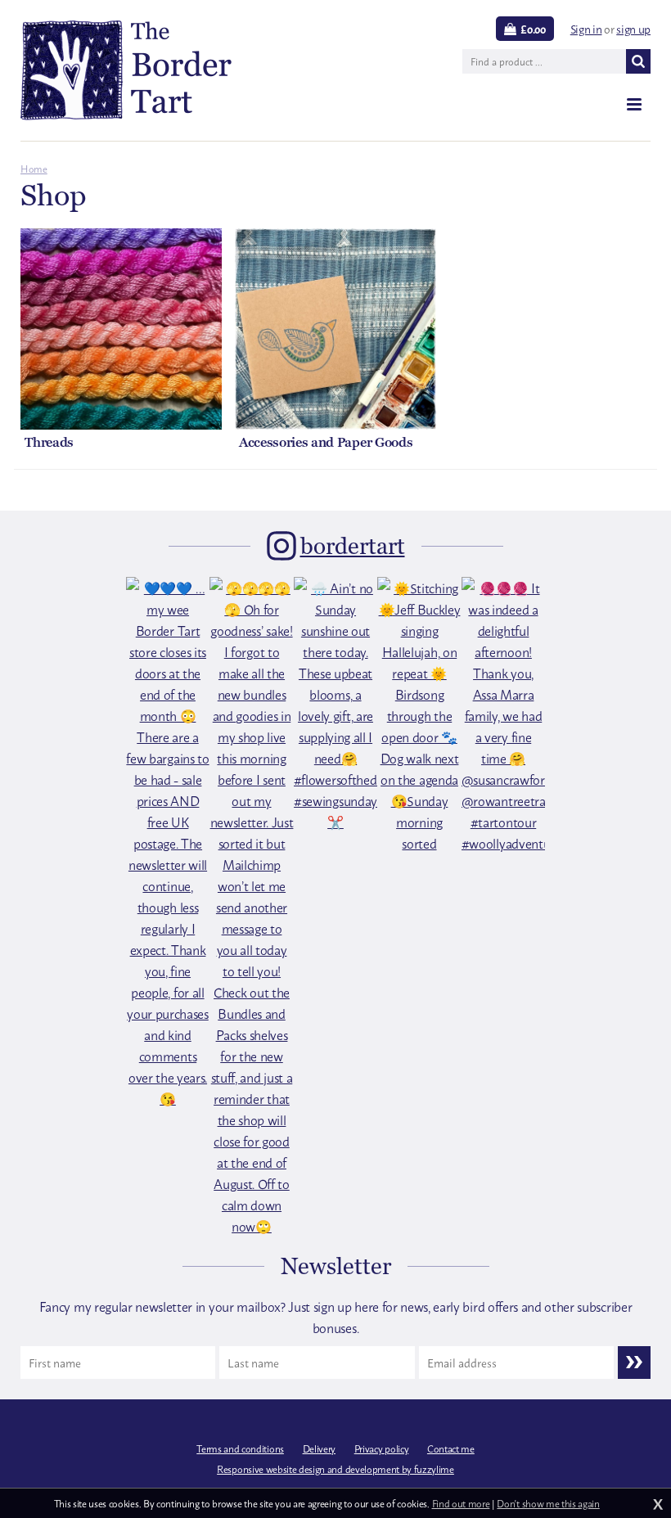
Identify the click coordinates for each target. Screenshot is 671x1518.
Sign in (586, 28)
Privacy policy (381, 1448)
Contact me (451, 1448)
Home (33, 168)
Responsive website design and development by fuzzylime (335, 1469)
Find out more (461, 1503)
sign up (633, 28)
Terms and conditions (240, 1448)
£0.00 (532, 29)
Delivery (319, 1448)
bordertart (352, 546)
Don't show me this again (548, 1503)
